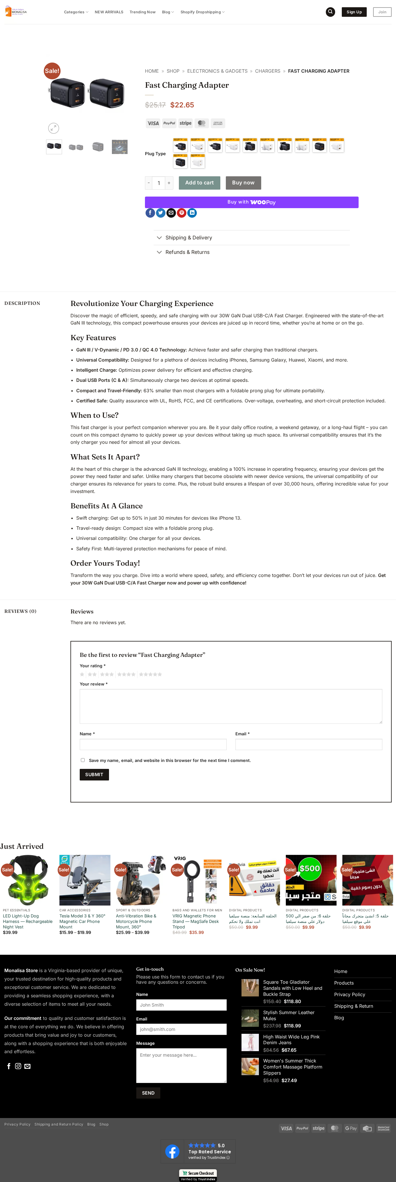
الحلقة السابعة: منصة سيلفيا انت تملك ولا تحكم (253, 918)
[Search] (330, 12)
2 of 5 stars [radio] (91, 674)
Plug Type (155, 153)
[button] (53, 128)
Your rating (93, 665)
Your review (94, 683)
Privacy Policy (17, 1124)
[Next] (119, 94)
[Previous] (55, 94)
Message (145, 1043)
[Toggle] (159, 238)
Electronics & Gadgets (217, 71)
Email (242, 733)
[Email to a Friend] (171, 213)
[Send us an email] (27, 1066)
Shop (173, 71)
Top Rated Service (209, 1152)
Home (152, 71)
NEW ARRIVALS (109, 12)
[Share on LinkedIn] (192, 213)
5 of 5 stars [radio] (149, 674)
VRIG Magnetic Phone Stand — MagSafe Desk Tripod (195, 921)
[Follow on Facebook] (9, 1066)
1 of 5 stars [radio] (81, 674)
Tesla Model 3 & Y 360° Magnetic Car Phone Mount (82, 921)
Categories (74, 12)
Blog (166, 12)
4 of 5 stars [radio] (125, 674)
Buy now (243, 182)
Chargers (267, 71)
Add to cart (199, 182)
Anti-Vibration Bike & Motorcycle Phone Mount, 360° (136, 921)
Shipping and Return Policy (58, 1124)
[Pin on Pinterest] (181, 213)
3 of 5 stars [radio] (106, 674)
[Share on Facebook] (150, 213)
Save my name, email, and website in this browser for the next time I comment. (170, 760)
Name (87, 733)
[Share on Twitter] (161, 213)
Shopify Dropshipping (201, 12)
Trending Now (143, 12)
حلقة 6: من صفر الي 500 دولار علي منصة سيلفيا (308, 918)
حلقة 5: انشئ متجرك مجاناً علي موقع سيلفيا (365, 918)
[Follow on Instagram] (18, 1066)
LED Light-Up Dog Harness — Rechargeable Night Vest (27, 921)
